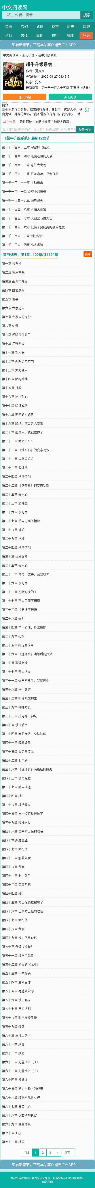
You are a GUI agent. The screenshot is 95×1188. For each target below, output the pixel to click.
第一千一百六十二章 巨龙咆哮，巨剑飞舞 (30, 173)
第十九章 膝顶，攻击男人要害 (22, 423)
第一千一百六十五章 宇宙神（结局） (66, 87)
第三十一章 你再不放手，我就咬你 (25, 574)
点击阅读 (70, 97)
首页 (8, 26)
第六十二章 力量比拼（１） (21, 1062)
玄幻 (24, 26)
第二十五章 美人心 (15, 494)
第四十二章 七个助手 (16, 760)
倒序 (88, 254)
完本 (70, 35)
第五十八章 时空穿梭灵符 (19, 1017)
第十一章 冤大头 (13, 352)
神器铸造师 (43, 121)
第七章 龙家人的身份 (16, 316)
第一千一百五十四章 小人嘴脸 (22, 244)
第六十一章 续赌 (13, 1044)
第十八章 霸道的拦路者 (18, 414)
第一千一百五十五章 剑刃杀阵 (22, 236)
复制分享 (85, 129)
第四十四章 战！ (13, 795)
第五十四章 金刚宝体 (16, 982)
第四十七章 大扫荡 (15, 849)
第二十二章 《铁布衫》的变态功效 (25, 450)
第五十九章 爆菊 (13, 1026)
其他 (39, 35)
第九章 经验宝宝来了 (16, 334)
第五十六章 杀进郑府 (16, 1000)
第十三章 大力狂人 (15, 370)
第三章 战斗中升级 (15, 281)
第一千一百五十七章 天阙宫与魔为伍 (27, 218)
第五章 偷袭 (10, 299)
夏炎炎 (39, 71)
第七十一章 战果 (13, 1141)
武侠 (39, 26)
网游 (86, 26)
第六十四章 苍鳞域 (15, 1079)
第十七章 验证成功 (15, 405)
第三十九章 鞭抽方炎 (16, 707)
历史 (70, 26)
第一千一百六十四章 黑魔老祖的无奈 (27, 156)
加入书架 (25, 97)
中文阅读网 (14, 7)
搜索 (86, 14)
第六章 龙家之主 (13, 308)
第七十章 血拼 (11, 1133)
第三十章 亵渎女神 (15, 556)
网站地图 (47, 1182)
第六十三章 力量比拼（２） (21, 1070)
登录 (86, 35)
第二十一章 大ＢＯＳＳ (18, 441)
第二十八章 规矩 (13, 529)
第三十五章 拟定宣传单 (18, 645)
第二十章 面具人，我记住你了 (22, 432)
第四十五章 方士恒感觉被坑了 (22, 813)
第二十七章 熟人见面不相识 (21, 520)
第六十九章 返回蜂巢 (16, 1124)
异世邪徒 (26, 121)
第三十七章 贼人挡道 (16, 671)
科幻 (8, 35)
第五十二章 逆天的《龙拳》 (21, 964)
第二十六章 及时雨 (15, 512)
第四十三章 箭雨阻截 (16, 778)
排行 (55, 35)
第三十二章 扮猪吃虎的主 (19, 591)
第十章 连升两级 (13, 343)
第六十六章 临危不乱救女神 (21, 1097)
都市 (55, 26)
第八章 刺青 (10, 325)
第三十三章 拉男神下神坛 (19, 609)
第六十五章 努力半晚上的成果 (22, 1088)
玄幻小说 (28, 55)
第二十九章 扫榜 (13, 538)
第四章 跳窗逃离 (13, 290)
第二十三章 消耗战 (15, 467)
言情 (24, 35)
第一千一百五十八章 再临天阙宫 (24, 209)
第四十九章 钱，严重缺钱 (19, 937)
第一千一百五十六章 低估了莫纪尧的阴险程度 (33, 227)
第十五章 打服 (11, 387)
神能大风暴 (61, 121)
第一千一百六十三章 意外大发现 (24, 165)
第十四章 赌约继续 (15, 379)
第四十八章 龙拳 (13, 866)
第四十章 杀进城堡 (15, 725)
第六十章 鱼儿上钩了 (16, 1035)
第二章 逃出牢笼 (13, 272)
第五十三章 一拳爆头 (16, 973)
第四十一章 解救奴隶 (16, 742)
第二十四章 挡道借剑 (16, 476)
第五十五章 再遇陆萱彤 (18, 991)
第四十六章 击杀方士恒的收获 (22, 831)
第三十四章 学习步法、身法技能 (24, 627)
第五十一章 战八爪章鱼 (18, 955)
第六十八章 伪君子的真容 (19, 1115)
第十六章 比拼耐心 (15, 396)
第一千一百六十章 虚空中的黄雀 (24, 191)
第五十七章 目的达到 (16, 1008)
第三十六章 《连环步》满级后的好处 (27, 654)
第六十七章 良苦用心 (16, 1106)
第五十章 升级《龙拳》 (18, 946)
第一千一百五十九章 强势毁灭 (22, 200)
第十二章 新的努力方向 (18, 361)
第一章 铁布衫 (11, 263)
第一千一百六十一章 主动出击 (22, 182)
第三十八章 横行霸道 (16, 689)
